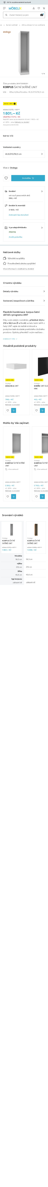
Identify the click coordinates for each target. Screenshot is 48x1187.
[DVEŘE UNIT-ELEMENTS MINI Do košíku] (42, 410)
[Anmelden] (33, 8)
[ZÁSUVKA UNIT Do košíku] (13, 410)
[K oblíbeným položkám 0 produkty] (38, 8)
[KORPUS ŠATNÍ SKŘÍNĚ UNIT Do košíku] (13, 496)
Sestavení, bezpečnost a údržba (18, 300)
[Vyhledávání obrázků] (42, 15)
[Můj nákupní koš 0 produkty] (43, 8)
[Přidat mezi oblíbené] (6, 178)
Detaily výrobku (10, 291)
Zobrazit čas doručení (18, 215)
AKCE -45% (8, 103)
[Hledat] (6, 15)
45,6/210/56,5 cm (13, 154)
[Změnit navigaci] (4, 8)
